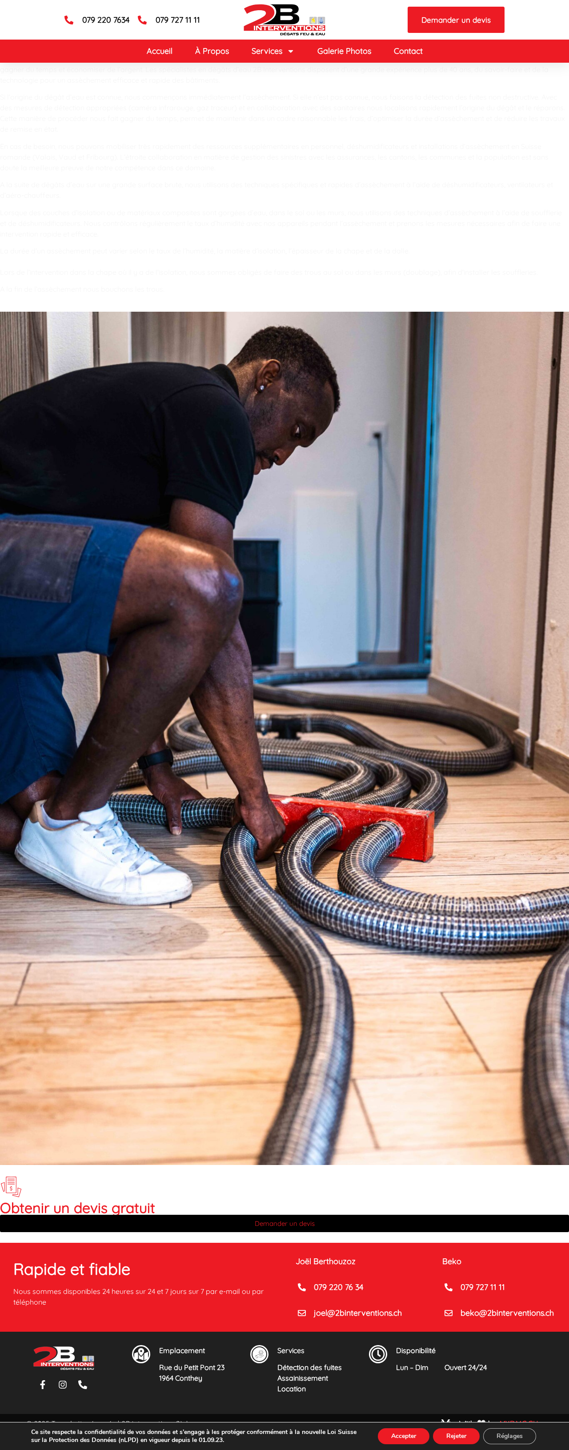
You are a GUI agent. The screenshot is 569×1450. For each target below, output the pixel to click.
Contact (408, 51)
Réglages (510, 1436)
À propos (212, 51)
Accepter (403, 1436)
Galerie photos (344, 51)
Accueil (159, 51)
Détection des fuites (309, 1367)
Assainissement (302, 1378)
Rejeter (456, 1436)
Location (291, 1388)
